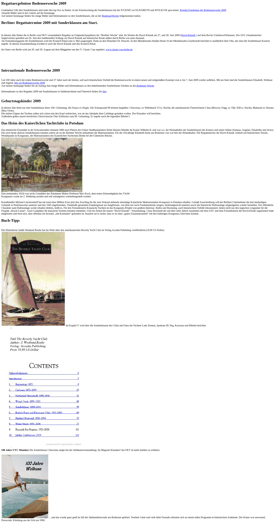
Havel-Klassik (188, 35)
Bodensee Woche (145, 85)
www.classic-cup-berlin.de (119, 49)
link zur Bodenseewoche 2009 (29, 83)
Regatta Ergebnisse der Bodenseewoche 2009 (203, 10)
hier (104, 91)
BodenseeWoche (110, 16)
